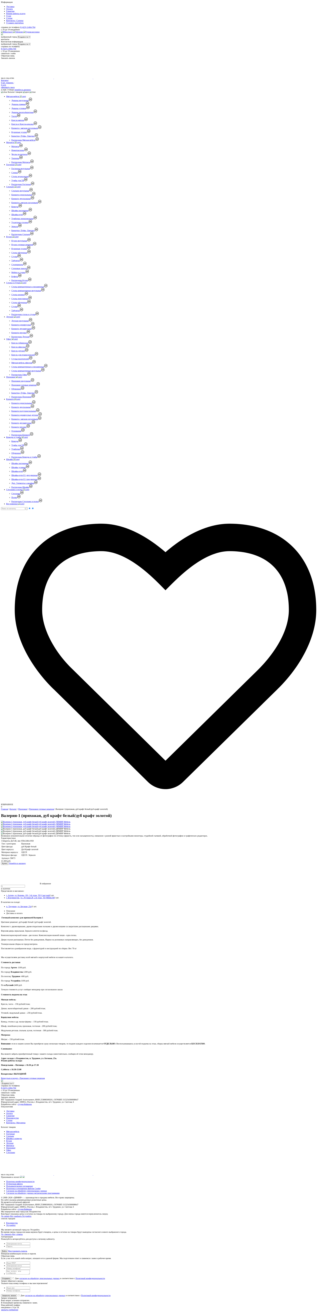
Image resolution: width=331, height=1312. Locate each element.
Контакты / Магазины (15, 1123)
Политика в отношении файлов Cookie (23, 1188)
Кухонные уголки (19, 132)
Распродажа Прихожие (21, 397)
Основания (16, 431)
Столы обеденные (19, 253)
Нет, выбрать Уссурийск (20, 1216)
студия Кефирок (25, 1104)
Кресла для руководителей (23, 355)
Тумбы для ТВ (17, 180)
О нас (8, 16)
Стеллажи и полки (14, 489)
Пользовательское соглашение (19, 1186)
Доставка (10, 6)
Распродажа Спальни (20, 234)
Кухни (9, 237)
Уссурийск (11, 1225)
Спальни (10, 187)
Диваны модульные (20, 100)
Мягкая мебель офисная (21, 363)
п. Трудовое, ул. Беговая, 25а (18, 906)
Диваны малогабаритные (22, 112)
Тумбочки (15, 449)
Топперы (15, 158)
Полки (14, 497)
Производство (12, 1118)
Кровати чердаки (19, 427)
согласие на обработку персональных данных (39, 1278)
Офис (9, 339)
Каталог (13, 809)
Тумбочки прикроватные (22, 218)
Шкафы (9, 459)
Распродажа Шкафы (20, 487)
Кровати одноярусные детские (24, 415)
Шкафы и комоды (14, 1138)
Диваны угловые (18, 108)
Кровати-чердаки (19, 333)
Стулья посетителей (20, 359)
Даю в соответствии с (59, 1278)
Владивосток (12, 1223)
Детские (10, 317)
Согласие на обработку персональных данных (26, 1191)
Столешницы (17, 264)
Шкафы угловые (18, 467)
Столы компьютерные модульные (26, 290)
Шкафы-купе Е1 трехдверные (24, 479)
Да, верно (5, 1216)
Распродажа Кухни (19, 280)
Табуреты (15, 260)
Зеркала (14, 226)
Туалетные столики (20, 222)
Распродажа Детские (20, 337)
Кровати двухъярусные (21, 329)
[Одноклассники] (31, 32)
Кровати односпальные (21, 195)
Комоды (14, 207)
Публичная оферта (14, 1184)
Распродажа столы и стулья (23, 314)
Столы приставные (19, 299)
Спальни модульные (20, 191)
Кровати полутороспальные (23, 411)
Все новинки (12, 504)
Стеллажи (15, 493)
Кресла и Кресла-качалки (22, 124)
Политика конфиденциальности (20, 1181)
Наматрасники (17, 150)
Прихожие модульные (21, 381)
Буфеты (14, 276)
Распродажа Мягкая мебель (23, 140)
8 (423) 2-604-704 (27, 27)
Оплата (9, 9)
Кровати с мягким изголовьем (24, 128)
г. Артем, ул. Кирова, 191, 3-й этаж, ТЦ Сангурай (28, 895)
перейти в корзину (22, 90)
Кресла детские (18, 351)
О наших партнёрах (15, 23)
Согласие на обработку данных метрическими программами (33, 1193)
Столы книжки (18, 295)
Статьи (9, 18)
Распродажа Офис (19, 375)
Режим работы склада (15, 13)
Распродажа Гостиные (21, 184)
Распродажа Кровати (20, 435)
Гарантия (10, 11)
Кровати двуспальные (21, 199)
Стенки (14, 172)
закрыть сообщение (9, 1310)
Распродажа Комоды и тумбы (24, 457)
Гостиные (10, 164)
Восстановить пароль (17, 1251)
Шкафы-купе (17, 214)
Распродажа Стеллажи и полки (25, 501)
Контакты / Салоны (14, 20)
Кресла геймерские (19, 343)
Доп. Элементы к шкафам (22, 483)
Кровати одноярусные (21, 325)
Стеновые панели (19, 268)
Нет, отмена (17, 1234)
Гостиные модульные (20, 168)
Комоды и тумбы (14, 437)
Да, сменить (6, 1234)
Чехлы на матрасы (19, 154)
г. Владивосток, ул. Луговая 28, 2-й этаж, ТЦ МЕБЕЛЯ (30, 898)
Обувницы (16, 389)
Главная (4, 809)
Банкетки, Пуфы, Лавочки (23, 136)
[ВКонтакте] (7, 32)
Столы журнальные (20, 176)
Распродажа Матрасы (20, 162)
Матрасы (10, 142)
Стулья (14, 256)
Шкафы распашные (20, 210)
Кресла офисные (18, 347)
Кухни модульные (19, 241)
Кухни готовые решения (22, 245)
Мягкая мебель (13, 96)
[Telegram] (18, 32)
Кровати (10, 399)
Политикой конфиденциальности (90, 1278)
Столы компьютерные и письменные (27, 287)
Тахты (14, 116)
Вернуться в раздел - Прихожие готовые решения (23, 1078)
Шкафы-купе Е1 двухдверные (24, 475)
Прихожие (11, 377)
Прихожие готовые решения (23, 385)
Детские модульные (20, 321)
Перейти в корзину (17, 863)
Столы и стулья (13, 283)
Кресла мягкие (17, 120)
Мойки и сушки (18, 272)
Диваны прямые (18, 104)
